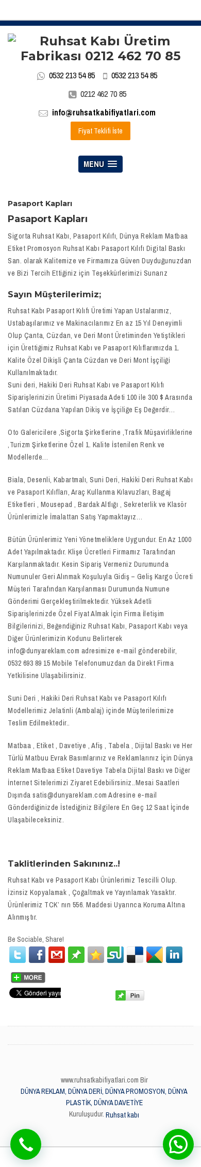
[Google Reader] (154, 954)
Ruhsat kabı (122, 1115)
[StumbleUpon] (115, 954)
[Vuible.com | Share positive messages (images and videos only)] (76, 954)
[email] (56, 954)
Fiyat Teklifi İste (100, 131)
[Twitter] (17, 954)
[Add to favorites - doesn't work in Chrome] (96, 954)
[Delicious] (135, 954)
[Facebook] (37, 954)
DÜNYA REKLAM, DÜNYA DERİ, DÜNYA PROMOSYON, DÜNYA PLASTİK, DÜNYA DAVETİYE (104, 1097)
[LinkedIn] (174, 954)
